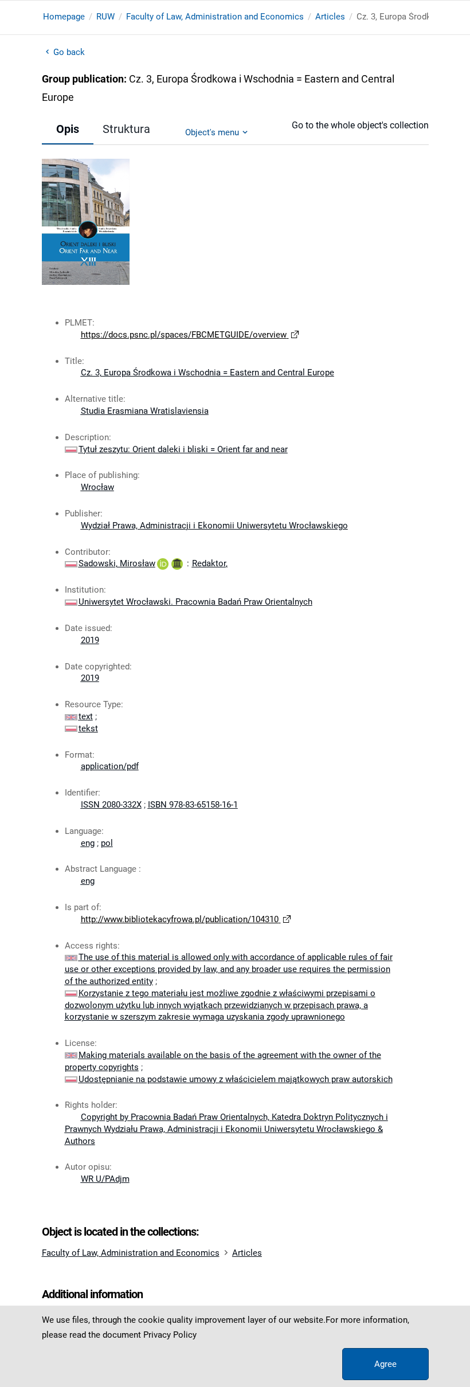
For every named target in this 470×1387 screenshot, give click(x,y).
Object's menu (212, 132)
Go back (69, 52)
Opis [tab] (67, 129)
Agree (385, 1364)
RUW (105, 16)
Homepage (64, 16)
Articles (330, 16)
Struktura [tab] (126, 129)
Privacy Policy (170, 1335)
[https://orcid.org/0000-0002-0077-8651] (163, 563)
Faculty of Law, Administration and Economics (215, 16)
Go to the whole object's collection (360, 125)
